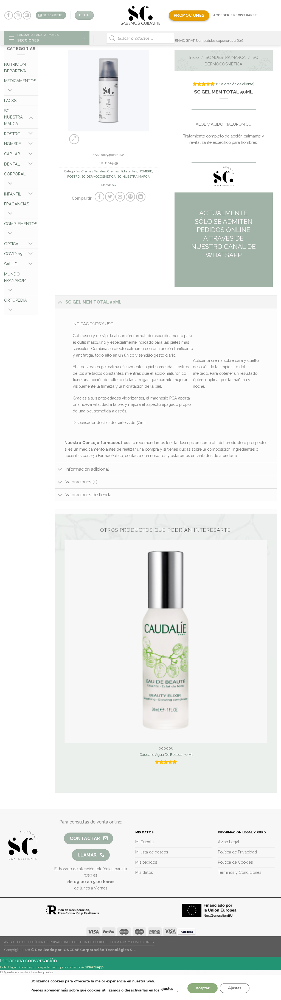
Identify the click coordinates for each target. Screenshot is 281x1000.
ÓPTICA (11, 243)
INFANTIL (12, 194)
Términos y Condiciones (132, 942)
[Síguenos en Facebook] (8, 15)
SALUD (11, 263)
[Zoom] (74, 139)
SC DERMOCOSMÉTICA (99, 176)
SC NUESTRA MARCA (13, 117)
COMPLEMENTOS (20, 223)
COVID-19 (13, 253)
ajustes (167, 988)
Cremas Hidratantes (122, 171)
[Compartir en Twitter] (109, 196)
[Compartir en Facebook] (99, 196)
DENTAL (12, 164)
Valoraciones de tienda (88, 494)
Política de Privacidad (48, 942)
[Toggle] (10, 91)
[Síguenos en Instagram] (18, 15)
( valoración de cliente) (235, 84)
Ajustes (234, 988)
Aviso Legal (15, 942)
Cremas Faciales (94, 171)
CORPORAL (15, 174)
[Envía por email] (120, 196)
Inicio (194, 57)
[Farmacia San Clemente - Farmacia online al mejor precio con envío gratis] (141, 15)
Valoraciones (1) (81, 481)
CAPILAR (12, 153)
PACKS (10, 100)
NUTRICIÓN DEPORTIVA (15, 67)
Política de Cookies (90, 942)
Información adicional (87, 469)
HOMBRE (12, 143)
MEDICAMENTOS (20, 80)
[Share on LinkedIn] (140, 196)
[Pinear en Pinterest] (130, 196)
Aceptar (202, 988)
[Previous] (100, 136)
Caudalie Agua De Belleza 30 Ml (166, 755)
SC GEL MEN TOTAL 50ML (93, 302)
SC (114, 185)
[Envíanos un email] (27, 15)
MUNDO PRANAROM (15, 277)
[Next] (113, 136)
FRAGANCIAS (16, 204)
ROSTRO (12, 133)
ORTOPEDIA (15, 300)
